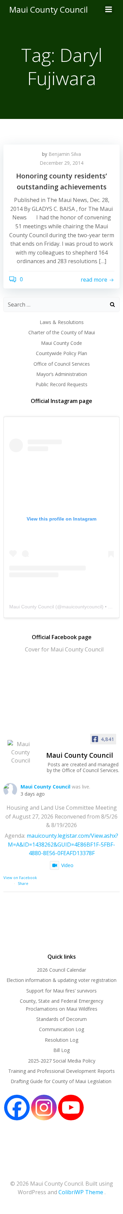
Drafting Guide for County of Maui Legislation (62, 1081)
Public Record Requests (61, 384)
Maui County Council (48, 9)
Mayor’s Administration (61, 374)
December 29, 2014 (61, 163)
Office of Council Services (61, 364)
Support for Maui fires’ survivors (61, 990)
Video (67, 865)
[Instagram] (44, 1107)
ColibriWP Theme (80, 1192)
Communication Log (61, 1029)
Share (23, 883)
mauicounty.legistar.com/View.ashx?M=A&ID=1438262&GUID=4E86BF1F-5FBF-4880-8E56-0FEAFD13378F (63, 844)
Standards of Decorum (61, 1019)
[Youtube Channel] (71, 1107)
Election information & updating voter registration (61, 980)
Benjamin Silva (65, 154)
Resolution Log (61, 1040)
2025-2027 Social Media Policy (61, 1060)
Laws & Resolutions (62, 322)
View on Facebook (20, 877)
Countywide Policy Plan (61, 353)
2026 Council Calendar (61, 970)
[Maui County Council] (20, 752)
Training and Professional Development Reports (61, 1071)
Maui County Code (61, 343)
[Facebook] (17, 1107)
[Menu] (108, 9)
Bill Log (61, 1050)
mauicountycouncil (82, 606)
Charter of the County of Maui (61, 332)
